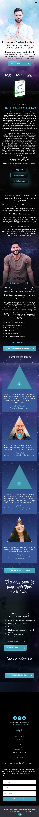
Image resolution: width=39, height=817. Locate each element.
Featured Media (19, 750)
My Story (19, 747)
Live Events (19, 742)
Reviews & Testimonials (19, 752)
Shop (19, 744)
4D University (19, 736)
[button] (36, 2)
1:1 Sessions (19, 739)
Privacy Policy (19, 755)
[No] (37, 811)
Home (19, 734)
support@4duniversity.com (20, 724)
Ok (20, 814)
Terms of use (19, 757)
